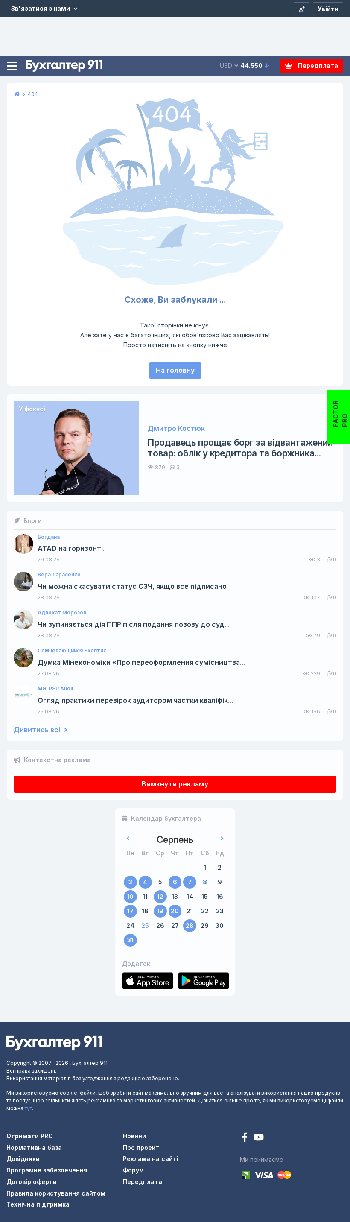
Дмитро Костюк (176, 428)
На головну (175, 370)
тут (28, 1108)
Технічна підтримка (38, 1204)
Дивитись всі (38, 730)
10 (130, 896)
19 (160, 911)
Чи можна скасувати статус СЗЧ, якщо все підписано (132, 586)
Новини (134, 1136)
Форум (133, 1170)
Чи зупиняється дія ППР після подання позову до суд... (134, 624)
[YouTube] (258, 1138)
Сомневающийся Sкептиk (72, 651)
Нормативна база (34, 1147)
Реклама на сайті (150, 1158)
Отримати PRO (29, 1136)
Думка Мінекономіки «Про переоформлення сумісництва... (141, 662)
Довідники (23, 1158)
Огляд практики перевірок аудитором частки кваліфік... (135, 700)
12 (160, 896)
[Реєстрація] (301, 8)
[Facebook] (245, 1138)
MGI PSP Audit (55, 689)
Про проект (141, 1147)
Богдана (49, 537)
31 (130, 940)
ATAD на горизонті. (71, 548)
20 (175, 911)
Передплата (317, 65)
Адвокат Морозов (62, 613)
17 (130, 911)
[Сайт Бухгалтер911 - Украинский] (54, 1042)
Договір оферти (31, 1181)
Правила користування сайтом (55, 1193)
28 (190, 925)
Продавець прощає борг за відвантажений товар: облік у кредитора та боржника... (240, 448)
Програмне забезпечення (47, 1170)
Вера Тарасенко (59, 575)
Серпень (175, 839)
